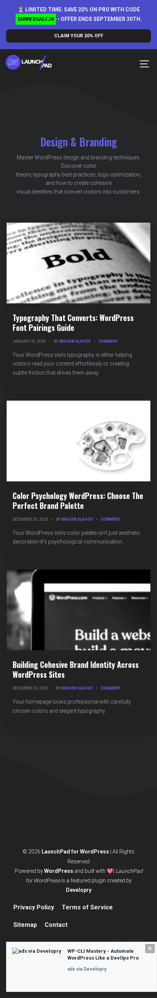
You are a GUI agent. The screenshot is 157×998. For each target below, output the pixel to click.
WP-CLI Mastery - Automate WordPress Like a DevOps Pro (103, 954)
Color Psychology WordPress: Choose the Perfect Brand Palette (78, 500)
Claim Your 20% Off (78, 35)
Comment (108, 341)
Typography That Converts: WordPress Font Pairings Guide (73, 322)
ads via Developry (86, 969)
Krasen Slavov (75, 341)
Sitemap (25, 924)
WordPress (58, 871)
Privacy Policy (33, 907)
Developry (78, 890)
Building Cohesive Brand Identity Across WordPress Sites (76, 669)
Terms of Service (87, 907)
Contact (56, 924)
